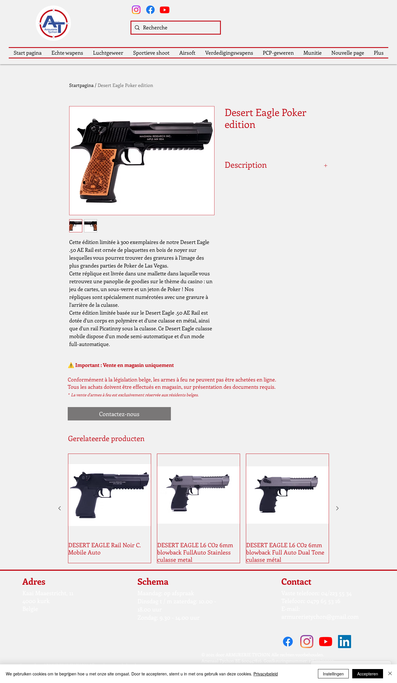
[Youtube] (164, 9)
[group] (198, 508)
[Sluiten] (390, 673)
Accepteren (367, 674)
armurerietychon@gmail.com (320, 616)
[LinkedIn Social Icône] (344, 641)
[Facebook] (150, 9)
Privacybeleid (265, 674)
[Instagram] (136, 9)
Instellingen (333, 674)
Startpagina (81, 85)
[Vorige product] (59, 508)
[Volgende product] (337, 508)
